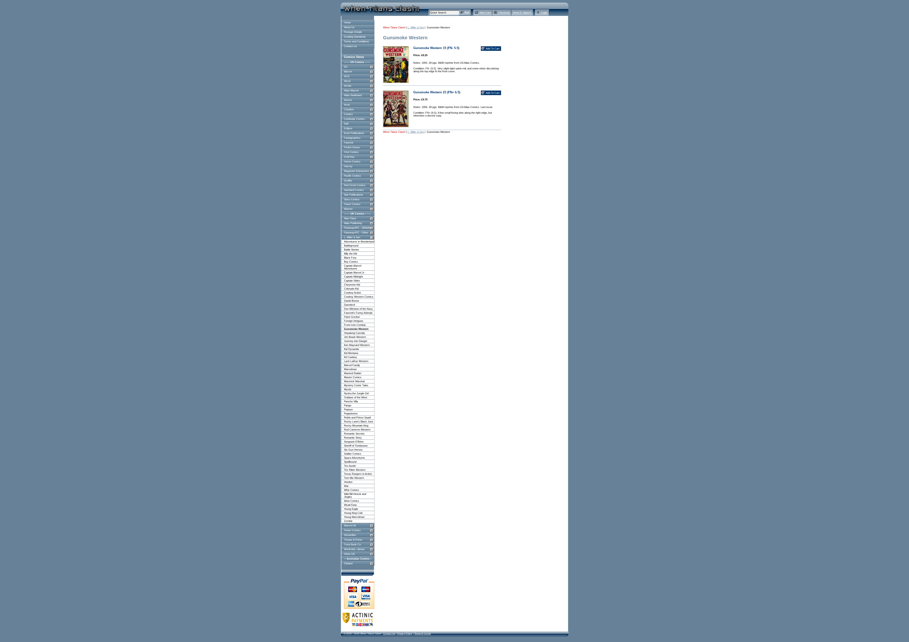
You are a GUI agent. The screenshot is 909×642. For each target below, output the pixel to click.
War (346, 486)
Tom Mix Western (354, 477)
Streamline (350, 535)
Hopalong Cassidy (354, 333)
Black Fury (350, 257)
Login (544, 12)
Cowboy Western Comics (358, 296)
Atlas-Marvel (351, 90)
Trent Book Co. (352, 544)
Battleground (351, 245)
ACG (347, 76)
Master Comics (352, 377)
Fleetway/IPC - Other (356, 232)
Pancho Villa (351, 401)
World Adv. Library (354, 549)
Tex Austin (350, 465)
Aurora (348, 100)
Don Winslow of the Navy (358, 308)
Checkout (503, 12)
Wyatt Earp (350, 504)
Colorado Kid (351, 288)
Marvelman (350, 369)
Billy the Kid (350, 253)
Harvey (348, 166)
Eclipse (348, 128)
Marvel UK (350, 525)
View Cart (484, 12)
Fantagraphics (352, 137)
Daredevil (349, 304)
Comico (348, 114)
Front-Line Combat (354, 324)
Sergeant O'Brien (354, 441)
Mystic (348, 389)
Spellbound (350, 461)
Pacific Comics (352, 175)
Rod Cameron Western (357, 429)
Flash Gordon (352, 316)
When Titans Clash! (394, 27)
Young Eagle (351, 508)
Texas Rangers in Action (358, 473)
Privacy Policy (404, 633)
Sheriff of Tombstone (356, 445)
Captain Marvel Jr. (354, 272)
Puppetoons (351, 413)
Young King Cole (353, 513)
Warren (348, 208)
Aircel (347, 81)
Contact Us (350, 46)
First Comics (351, 152)
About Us (349, 27)
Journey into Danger (355, 341)
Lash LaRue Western (356, 361)
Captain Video (352, 280)
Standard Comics (354, 190)
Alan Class (350, 218)
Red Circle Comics (354, 185)
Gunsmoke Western (356, 329)
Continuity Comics (354, 118)
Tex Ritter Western (354, 469)
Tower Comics (352, 204)
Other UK (349, 553)
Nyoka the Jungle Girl (356, 393)
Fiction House (352, 147)
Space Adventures (354, 457)
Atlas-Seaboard (353, 95)
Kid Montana (351, 353)
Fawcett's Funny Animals (358, 312)
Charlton (349, 109)
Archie (347, 85)
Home (347, 22)
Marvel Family (352, 365)
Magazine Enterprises (356, 171)
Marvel (348, 71)
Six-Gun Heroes (353, 449)
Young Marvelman (354, 517)
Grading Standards (355, 36)
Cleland (348, 563)
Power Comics (352, 530)
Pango (347, 405)
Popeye (348, 409)
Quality (348, 180)
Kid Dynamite (351, 349)
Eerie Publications (354, 133)
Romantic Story (353, 437)
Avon (347, 104)
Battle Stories (351, 249)
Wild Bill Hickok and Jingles (355, 495)
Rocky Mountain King (356, 425)
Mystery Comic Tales (356, 385)
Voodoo (348, 481)
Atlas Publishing (353, 223)
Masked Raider (352, 373)
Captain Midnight (353, 276)
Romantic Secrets (354, 433)
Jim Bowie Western (355, 337)
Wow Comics (351, 500)
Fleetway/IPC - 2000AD (357, 227)
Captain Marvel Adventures (352, 267)
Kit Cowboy (350, 357)
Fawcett (348, 142)
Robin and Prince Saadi (357, 417)
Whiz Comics (351, 490)
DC (346, 66)
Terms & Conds (422, 633)
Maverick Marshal (354, 381)
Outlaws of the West (355, 397)
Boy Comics (351, 261)
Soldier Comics (352, 453)
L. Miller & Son (352, 237)
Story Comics (352, 199)
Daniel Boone (351, 300)
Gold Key (349, 156)
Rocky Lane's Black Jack (358, 421)
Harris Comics (352, 161)
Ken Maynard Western (357, 345)
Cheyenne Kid (352, 284)
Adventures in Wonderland (359, 241)
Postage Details (353, 32)
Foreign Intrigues (353, 320)
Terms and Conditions (356, 41)
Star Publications (353, 194)
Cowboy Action (352, 292)
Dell (346, 123)
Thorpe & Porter (353, 539)
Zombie (348, 521)
